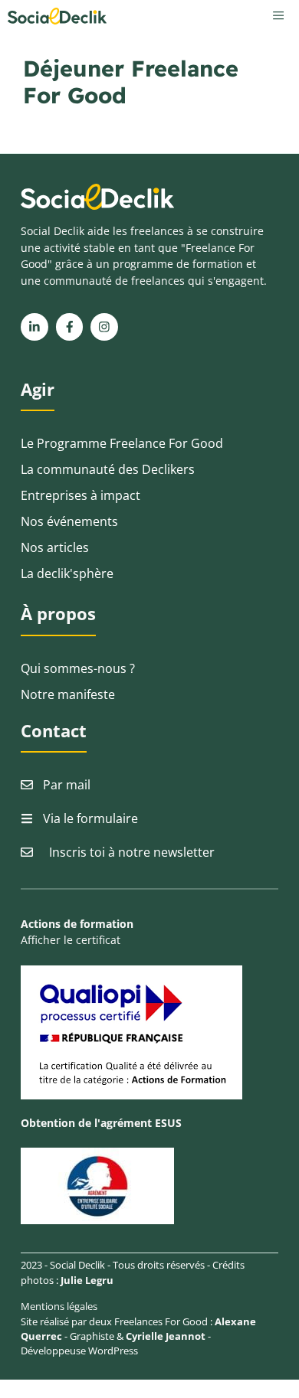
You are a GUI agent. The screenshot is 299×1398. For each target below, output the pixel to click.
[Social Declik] (57, 16)
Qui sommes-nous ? (78, 668)
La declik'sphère (67, 573)
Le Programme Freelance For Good (122, 443)
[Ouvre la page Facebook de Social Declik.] (70, 327)
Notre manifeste (68, 694)
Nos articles (55, 547)
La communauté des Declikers (108, 469)
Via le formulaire (90, 818)
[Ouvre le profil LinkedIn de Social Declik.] (34, 327)
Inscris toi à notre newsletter (132, 852)
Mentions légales (59, 1306)
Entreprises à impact (80, 495)
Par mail (66, 784)
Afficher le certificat (70, 940)
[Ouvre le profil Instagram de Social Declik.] (104, 327)
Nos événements (69, 521)
